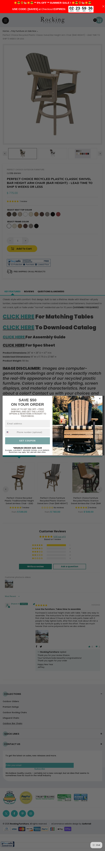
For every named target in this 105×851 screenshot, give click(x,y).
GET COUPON (27, 441)
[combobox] (10, 432)
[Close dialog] (99, 398)
